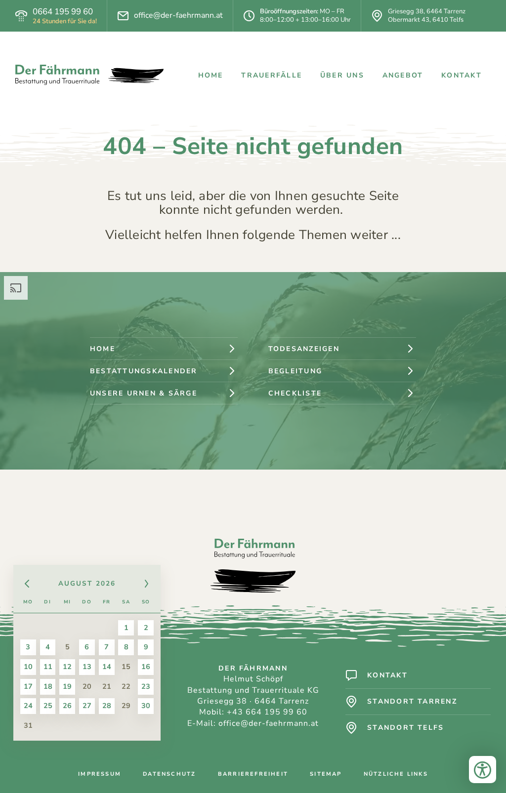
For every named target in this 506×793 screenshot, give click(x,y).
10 (28, 667)
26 (67, 706)
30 (145, 706)
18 (47, 686)
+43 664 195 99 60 (267, 712)
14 (106, 667)
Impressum (99, 774)
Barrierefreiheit (253, 774)
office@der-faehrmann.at (178, 15)
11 (47, 667)
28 (106, 706)
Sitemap (325, 774)
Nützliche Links (396, 774)
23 (145, 686)
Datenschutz (169, 774)
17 (28, 686)
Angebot (402, 75)
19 (67, 686)
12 (67, 667)
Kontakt (461, 75)
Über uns (342, 75)
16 (145, 667)
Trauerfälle (271, 75)
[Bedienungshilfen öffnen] (482, 769)
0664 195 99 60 (63, 11)
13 (87, 667)
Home (210, 75)
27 (87, 706)
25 (47, 706)
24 (28, 706)
